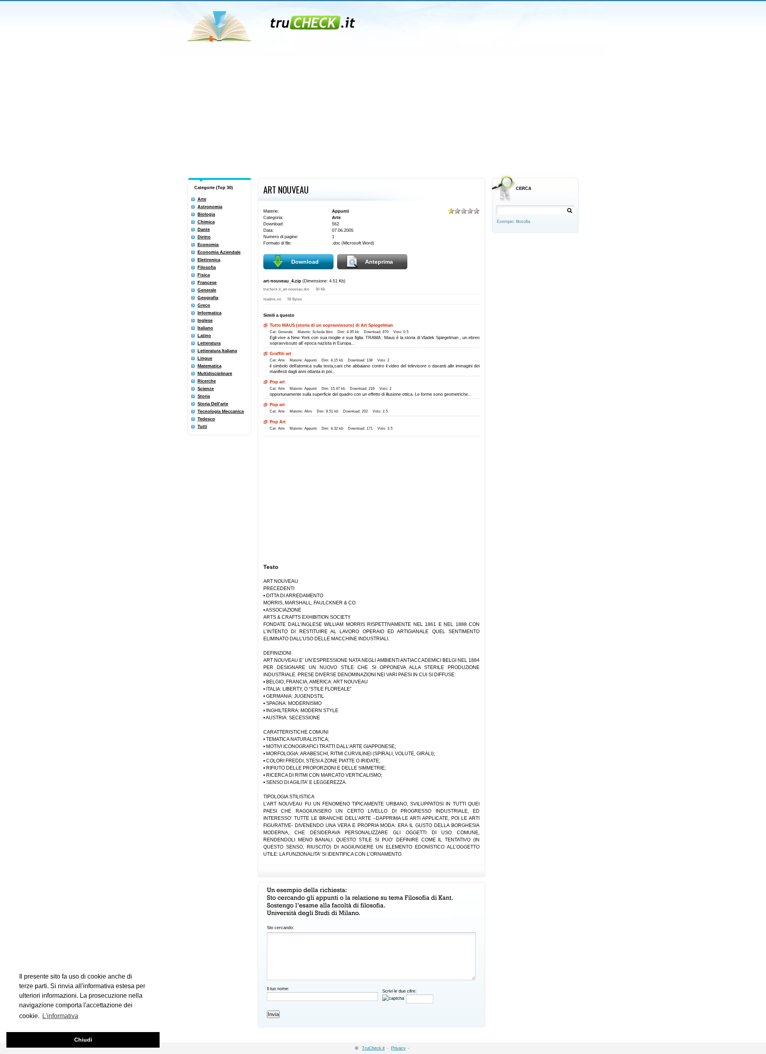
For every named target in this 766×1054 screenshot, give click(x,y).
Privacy (398, 1048)
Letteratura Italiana (217, 350)
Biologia (206, 214)
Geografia (207, 297)
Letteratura (209, 343)
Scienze (205, 388)
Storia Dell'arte (212, 403)
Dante (203, 229)
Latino (204, 335)
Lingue (204, 358)
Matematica (209, 365)
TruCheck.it (373, 1048)
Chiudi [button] (83, 1039)
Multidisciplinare (214, 373)
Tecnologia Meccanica (220, 411)
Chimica (206, 221)
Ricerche (206, 381)
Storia (203, 396)
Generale (206, 290)
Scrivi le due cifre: (399, 991)
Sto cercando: (280, 927)
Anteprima (379, 262)
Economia (208, 244)
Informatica (209, 312)
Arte (201, 199)
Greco (203, 305)
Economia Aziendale (219, 252)
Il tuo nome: (278, 988)
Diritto (204, 237)
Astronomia (209, 206)
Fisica (203, 274)
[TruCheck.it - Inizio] (272, 24)
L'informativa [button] (60, 1016)
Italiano (205, 328)
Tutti (202, 426)
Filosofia (206, 267)
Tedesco (206, 418)
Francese (207, 282)
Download (305, 262)
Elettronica (208, 259)
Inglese (205, 320)
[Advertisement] (383, 115)
